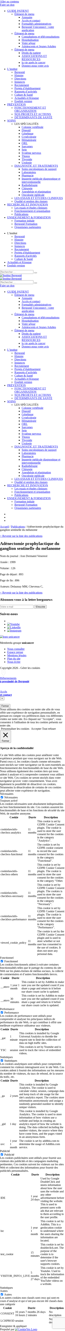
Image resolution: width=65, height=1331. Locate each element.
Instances (19, 81)
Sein (24, 149)
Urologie (27, 162)
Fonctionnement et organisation (32, 211)
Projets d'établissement (27, 252)
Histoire (18, 75)
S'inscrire (40, 606)
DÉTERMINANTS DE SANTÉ (33, 117)
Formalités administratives (36, 23)
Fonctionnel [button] (7, 957)
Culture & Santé (23, 94)
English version (23, 101)
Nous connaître (16, 648)
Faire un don (7, 4)
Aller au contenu (9, 1)
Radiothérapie (30, 185)
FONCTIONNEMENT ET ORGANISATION (30, 109)
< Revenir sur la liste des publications (21, 535)
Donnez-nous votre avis (35, 65)
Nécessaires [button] (6, 793)
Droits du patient (31, 52)
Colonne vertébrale (32, 127)
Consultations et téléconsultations (40, 36)
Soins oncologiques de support (39, 169)
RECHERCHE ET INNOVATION (27, 204)
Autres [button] (4, 1290)
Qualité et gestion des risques (30, 201)
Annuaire (27, 17)
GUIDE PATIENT (18, 10)
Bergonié (19, 72)
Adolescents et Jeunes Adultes (39, 46)
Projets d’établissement (27, 88)
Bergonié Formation (25, 223)
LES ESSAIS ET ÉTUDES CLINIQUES (38, 198)
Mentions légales (16, 655)
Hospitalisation (30, 39)
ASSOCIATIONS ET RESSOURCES (34, 58)
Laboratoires (29, 172)
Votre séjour (28, 43)
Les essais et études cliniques (30, 207)
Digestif (26, 130)
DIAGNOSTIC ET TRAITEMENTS (36, 165)
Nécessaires (11, 797)
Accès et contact (31, 20)
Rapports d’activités (25, 91)
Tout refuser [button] (49, 728)
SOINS (11, 120)
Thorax (26, 156)
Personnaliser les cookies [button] (15, 728)
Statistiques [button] (6, 1057)
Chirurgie (27, 188)
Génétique (27, 133)
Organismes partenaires (27, 227)
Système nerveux (31, 152)
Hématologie (29, 139)
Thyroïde (27, 159)
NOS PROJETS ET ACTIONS (32, 114)
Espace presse (15, 652)
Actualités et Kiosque (26, 98)
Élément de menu (24, 14)
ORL (25, 143)
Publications (21, 214)
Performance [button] (7, 1009)
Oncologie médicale (33, 194)
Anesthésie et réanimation (36, 191)
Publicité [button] (5, 1151)
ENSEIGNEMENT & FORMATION (29, 217)
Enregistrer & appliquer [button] (13, 1326)
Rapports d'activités (25, 255)
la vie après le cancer (33, 62)
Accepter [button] (36, 728)
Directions (20, 78)
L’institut (12, 68)
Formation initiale (24, 220)
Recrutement (21, 85)
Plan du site (13, 658)
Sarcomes (27, 146)
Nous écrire (13, 661)
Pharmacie (28, 175)
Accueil (4, 526)
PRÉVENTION (16, 104)
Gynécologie (29, 136)
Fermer (5, 706)
